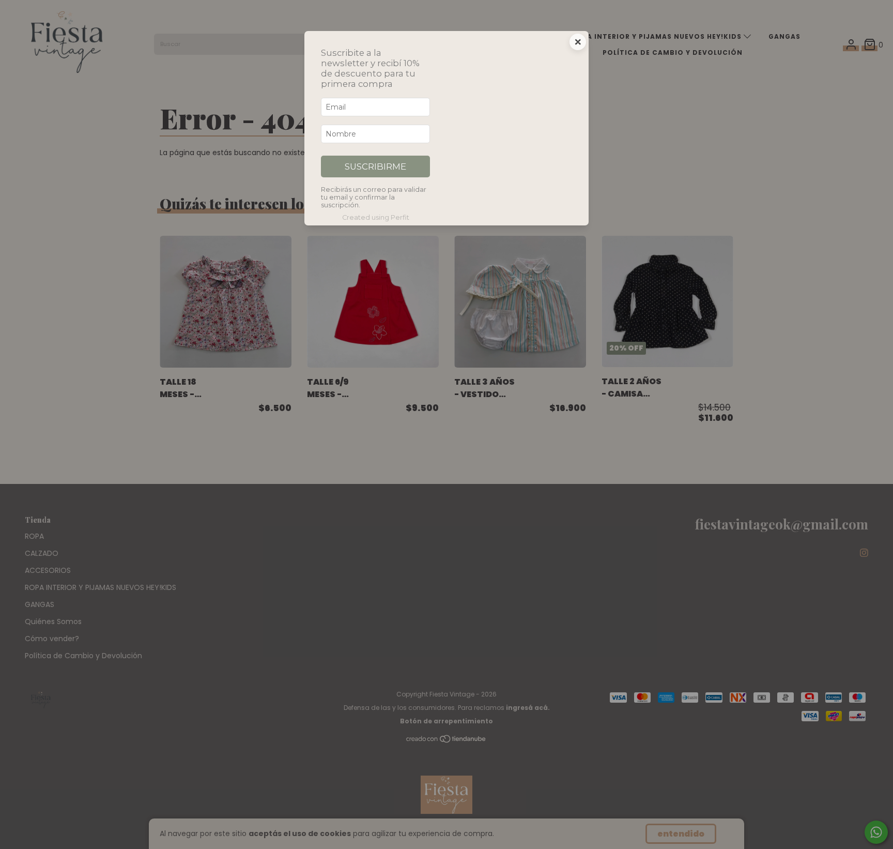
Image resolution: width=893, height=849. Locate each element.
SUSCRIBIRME (375, 166)
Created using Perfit (375, 217)
